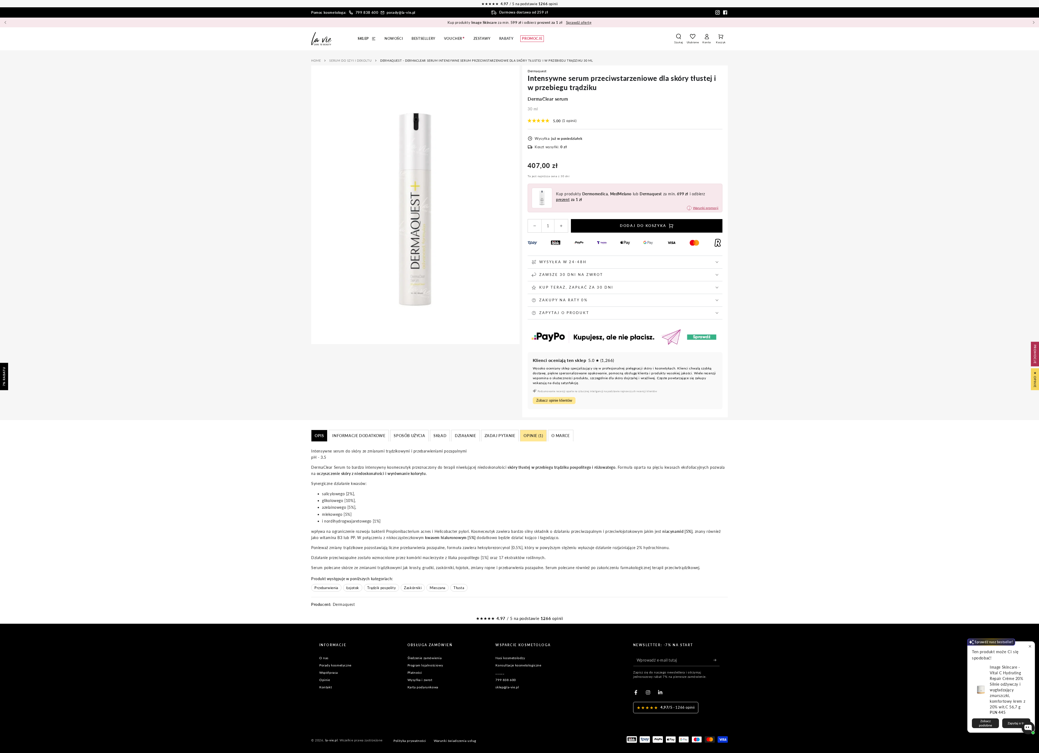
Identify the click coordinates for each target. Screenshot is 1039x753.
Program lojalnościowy (425, 665)
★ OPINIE (1035, 379)
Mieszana (437, 588)
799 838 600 (367, 12)
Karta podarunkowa (422, 687)
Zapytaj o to (1016, 723)
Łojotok (352, 588)
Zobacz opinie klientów (554, 400)
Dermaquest (537, 71)
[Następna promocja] (1033, 22)
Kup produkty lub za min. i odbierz (519, 22)
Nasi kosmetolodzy (510, 658)
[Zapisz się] (717, 660)
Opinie (324, 680)
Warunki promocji (705, 208)
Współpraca (328, 673)
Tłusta (458, 588)
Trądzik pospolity (381, 588)
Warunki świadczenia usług (455, 741)
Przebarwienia (326, 588)
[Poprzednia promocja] (5, 22)
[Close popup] (1030, 646)
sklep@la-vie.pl (507, 687)
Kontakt (325, 687)
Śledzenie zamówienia (424, 658)
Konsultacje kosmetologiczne (518, 665)
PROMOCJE (1035, 354)
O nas (323, 658)
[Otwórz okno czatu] (1028, 727)
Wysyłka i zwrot (419, 680)
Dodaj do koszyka (643, 225)
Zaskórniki (413, 588)
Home (316, 60)
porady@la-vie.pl (401, 12)
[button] (679, 39)
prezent (563, 199)
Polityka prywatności (409, 741)
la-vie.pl (331, 740)
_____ (499, 673)
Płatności (414, 673)
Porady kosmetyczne (335, 665)
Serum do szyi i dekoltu (350, 60)
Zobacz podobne (985, 723)
